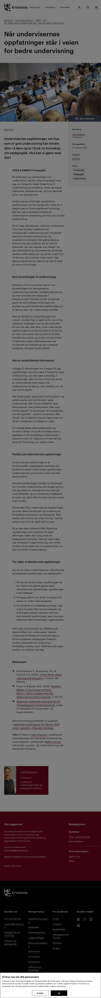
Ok (59, 993)
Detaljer (40, 993)
